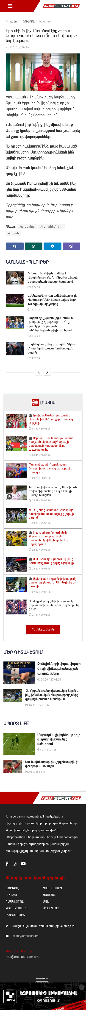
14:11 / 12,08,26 (38, 705)
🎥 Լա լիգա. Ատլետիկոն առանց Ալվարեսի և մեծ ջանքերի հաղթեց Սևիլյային (51, 419)
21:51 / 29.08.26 (40, 614)
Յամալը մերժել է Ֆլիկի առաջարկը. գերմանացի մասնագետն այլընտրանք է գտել (54, 605)
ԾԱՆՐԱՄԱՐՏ (52, 888)
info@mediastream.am (22, 957)
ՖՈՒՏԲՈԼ (28, 21)
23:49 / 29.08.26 (40, 500)
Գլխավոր (12, 21)
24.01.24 (35, 358)
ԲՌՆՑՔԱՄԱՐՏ (16, 908)
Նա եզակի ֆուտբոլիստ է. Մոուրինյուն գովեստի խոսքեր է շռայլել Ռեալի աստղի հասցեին (53, 491)
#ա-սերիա (27, 226)
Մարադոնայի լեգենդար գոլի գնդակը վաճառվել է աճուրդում (58, 739)
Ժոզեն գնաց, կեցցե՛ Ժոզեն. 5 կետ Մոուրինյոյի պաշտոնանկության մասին (51, 348)
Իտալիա (45, 21)
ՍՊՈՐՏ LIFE (51, 908)
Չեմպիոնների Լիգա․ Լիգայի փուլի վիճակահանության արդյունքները (58, 668)
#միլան (13, 233)
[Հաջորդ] (47, 372)
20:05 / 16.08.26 (36, 772)
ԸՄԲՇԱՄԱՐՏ (15, 915)
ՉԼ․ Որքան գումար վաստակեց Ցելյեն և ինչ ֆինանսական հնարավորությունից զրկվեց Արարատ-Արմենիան (51, 695)
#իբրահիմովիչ (51, 226)
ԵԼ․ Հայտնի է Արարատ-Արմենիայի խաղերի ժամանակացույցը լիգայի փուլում (51, 513)
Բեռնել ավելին (43, 629)
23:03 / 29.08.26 (40, 523)
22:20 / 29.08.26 (40, 568)
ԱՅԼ (46, 901)
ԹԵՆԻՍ (11, 895)
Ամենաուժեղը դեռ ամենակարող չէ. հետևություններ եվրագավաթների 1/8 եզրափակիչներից (53, 299)
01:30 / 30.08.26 (40, 428)
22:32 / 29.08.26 (40, 549)
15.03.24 (35, 309)
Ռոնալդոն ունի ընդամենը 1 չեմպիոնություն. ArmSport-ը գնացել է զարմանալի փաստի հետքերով (53, 277)
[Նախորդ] (39, 372)
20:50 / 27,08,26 (50, 679)
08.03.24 (35, 336)
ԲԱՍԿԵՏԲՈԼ (14, 901)
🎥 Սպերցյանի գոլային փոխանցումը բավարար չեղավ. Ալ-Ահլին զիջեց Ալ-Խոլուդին (52, 582)
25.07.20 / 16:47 (17, 47)
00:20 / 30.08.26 (40, 478)
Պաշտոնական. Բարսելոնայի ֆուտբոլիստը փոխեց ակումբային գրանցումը (50, 468)
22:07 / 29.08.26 (40, 592)
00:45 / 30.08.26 (40, 455)
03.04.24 (35, 287)
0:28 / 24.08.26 (48, 749)
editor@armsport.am (26, 935)
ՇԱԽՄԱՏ (49, 895)
